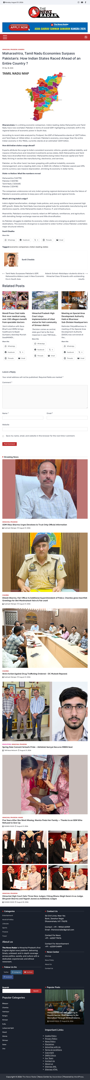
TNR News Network (10, 750)
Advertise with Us (52, 1047)
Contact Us (49, 968)
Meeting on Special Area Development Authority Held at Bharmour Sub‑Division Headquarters (75, 317)
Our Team (49, 1058)
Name (5, 413)
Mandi (20, 817)
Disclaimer (49, 1044)
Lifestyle (5, 924)
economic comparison (19, 247)
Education (6, 744)
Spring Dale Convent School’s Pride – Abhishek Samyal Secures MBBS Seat (37, 747)
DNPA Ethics (50, 1055)
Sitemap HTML (51, 1069)
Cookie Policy (51, 1036)
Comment (7, 382)
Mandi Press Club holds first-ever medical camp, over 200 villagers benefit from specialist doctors (14, 317)
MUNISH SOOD (9, 826)
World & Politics (7, 919)
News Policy (49, 960)
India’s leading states (39, 247)
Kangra (21, 49)
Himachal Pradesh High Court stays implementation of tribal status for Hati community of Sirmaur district (44, 319)
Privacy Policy (51, 1039)
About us (49, 1064)
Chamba (5, 595)
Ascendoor (57, 1077)
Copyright (49, 1053)
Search (5, 987)
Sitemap (48, 956)
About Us (48, 964)
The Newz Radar (29, 1077)
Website (5, 425)
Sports (4, 928)
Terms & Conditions (53, 1050)
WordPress (78, 1077)
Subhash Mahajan (10, 528)
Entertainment (7, 915)
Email (50, 413)
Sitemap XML (50, 1067)
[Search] (86, 37)
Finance (5, 932)
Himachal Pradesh (9, 49)
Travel (4, 936)
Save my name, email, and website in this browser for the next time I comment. (40, 436)
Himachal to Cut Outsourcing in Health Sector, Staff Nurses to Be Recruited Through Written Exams (63, 1015)
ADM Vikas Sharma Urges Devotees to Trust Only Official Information (34, 525)
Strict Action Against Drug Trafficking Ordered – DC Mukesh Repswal (34, 674)
